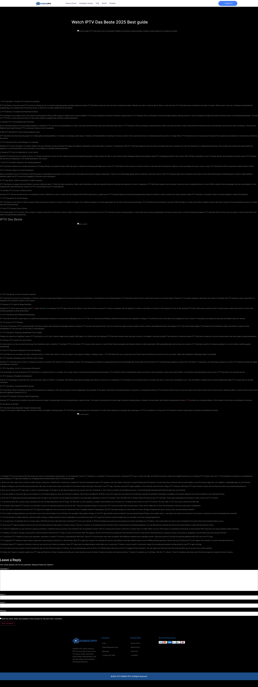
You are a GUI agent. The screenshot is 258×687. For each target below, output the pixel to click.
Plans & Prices (71, 3)
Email (2, 602)
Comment (4, 569)
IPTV (187, 400)
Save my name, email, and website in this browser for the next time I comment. (32, 618)
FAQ (97, 3)
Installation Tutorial (86, 3)
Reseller (113, 3)
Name (3, 594)
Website (3, 610)
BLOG (104, 3)
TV (33, 308)
